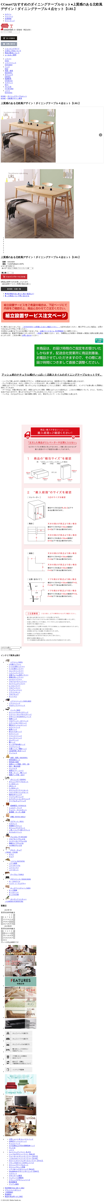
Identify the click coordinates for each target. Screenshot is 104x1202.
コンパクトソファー (16, 671)
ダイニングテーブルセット (17, 96)
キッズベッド (14, 892)
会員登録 (8, 18)
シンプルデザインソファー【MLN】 (22, 1154)
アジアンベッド (14, 746)
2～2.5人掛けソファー (17, 666)
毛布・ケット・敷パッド (18, 773)
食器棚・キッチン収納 (17, 812)
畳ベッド (12, 742)
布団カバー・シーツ (16, 770)
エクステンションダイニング (19, 799)
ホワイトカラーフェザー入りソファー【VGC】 (26, 1161)
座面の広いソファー (16, 677)
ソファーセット (14, 692)
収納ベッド (13, 719)
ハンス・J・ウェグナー (17, 883)
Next (100, 135)
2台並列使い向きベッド (17, 751)
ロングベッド (14, 740)
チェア (11, 856)
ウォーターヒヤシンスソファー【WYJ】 (23, 1156)
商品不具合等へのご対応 (14, 1196)
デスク (11, 854)
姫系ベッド (13, 729)
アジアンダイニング (16, 797)
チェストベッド (14, 1143)
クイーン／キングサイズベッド (20, 714)
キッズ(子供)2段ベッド (17, 744)
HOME (3, 96)
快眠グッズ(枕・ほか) (17, 775)
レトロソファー (14, 686)
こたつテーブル (14, 865)
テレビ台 (12, 1148)
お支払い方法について (13, 51)
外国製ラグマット (15, 826)
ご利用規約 (9, 1192)
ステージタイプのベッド (18, 723)
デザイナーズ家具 (15, 1175)
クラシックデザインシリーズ (19, 1180)
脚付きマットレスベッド (18, 725)
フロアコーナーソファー (18, 681)
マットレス (13, 753)
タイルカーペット (15, 832)
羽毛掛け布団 (14, 762)
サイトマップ (10, 21)
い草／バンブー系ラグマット (19, 830)
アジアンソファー (15, 690)
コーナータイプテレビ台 (18, 841)
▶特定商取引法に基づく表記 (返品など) (19, 294)
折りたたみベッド (15, 731)
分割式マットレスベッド (18, 1141)
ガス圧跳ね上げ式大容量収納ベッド (22, 1146)
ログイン (8, 14)
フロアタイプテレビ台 (17, 839)
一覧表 (39, 333)
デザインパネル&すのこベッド (20, 716)
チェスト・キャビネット (18, 810)
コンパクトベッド (15, 738)
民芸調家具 (13, 1182)
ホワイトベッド (14, 727)
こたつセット (14, 870)
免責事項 (8, 1194)
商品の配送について (12, 53)
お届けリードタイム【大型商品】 (52, 331)
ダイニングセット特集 (17, 1167)
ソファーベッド (14, 703)
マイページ (9, 16)
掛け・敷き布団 (14, 766)
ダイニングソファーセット (18, 790)
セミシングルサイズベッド (18, 712)
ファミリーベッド (15, 736)
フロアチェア (14, 694)
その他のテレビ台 (15, 845)
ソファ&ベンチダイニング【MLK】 (22, 1169)
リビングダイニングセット (18, 792)
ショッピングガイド (12, 48)
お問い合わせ (27, 335)
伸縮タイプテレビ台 (16, 843)
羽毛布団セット (14, 760)
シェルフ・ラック (15, 808)
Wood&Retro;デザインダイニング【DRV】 (24, 1171)
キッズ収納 (13, 890)
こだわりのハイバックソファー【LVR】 (23, 1158)
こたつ (11, 1150)
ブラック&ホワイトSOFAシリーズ (21, 1163)
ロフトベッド (14, 734)
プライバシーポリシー (13, 1190)
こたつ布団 (13, 863)
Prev (3, 135)
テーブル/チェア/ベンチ (17, 801)
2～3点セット (14, 784)
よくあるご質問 (10, 55)
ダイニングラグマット (17, 828)
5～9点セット (14, 788)
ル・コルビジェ (14, 881)
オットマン (13, 696)
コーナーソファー (15, 679)
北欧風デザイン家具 (14, 98)
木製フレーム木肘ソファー (18, 675)
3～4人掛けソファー (16, 669)
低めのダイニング (15, 794)
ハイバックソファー (16, 673)
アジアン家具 (14, 1184)
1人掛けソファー (15, 664)
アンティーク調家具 (16, 1178)
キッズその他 (14, 894)
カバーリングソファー (17, 683)
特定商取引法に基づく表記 (14, 1188)
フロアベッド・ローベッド (18, 721)
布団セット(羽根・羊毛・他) (19, 764)
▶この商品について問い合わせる (17, 296)
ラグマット (13, 823)
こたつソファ (14, 868)
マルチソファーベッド (17, 705)
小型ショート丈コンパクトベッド (21, 1139)
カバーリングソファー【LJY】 (20, 1152)
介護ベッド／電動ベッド (18, 749)
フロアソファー (14, 688)
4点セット (12, 786)
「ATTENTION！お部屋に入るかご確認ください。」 (41, 327)
